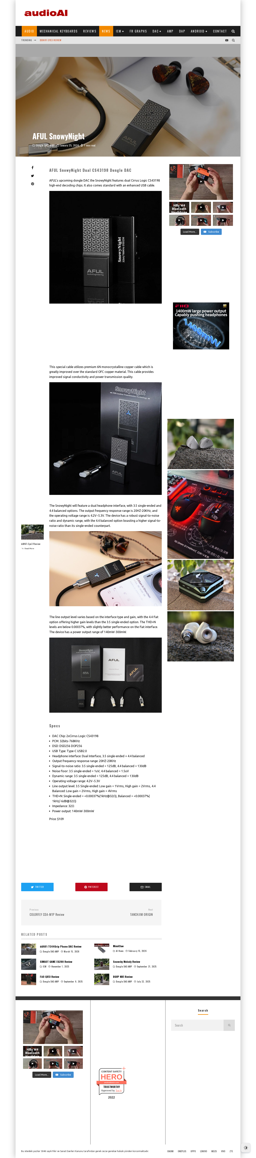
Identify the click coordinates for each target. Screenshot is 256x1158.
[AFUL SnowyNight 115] (105, 715)
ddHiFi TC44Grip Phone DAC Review (60, 946)
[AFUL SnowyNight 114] (105, 609)
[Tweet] (32, 175)
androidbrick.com (111, 1082)
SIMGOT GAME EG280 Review (56, 961)
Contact (220, 31)
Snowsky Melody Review (126, 961)
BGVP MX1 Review (122, 977)
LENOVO (203, 1151)
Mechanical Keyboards (59, 31)
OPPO (193, 1151)
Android (198, 31)
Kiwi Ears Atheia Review (54, 40)
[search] (229, 1025)
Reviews (89, 31)
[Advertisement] (166, 12)
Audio (29, 31)
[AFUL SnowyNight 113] (105, 497)
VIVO (223, 1151)
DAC (156, 31)
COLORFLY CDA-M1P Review (47, 912)
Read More (29, 548)
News (106, 31)
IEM (118, 31)
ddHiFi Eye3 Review (30, 543)
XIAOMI (170, 1151)
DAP (182, 31)
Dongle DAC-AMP (45, 145)
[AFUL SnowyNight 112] (105, 306)
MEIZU (214, 1151)
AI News (120, 951)
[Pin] (32, 183)
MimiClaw (118, 946)
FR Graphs (138, 31)
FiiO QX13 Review (49, 977)
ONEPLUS (182, 1151)
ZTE (231, 1151)
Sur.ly (119, 1090)
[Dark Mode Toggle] (245, 1147)
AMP (170, 31)
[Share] (32, 167)
